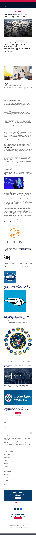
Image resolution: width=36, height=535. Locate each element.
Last (19, 420)
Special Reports (6, 474)
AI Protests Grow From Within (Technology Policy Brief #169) (14, 441)
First (5, 420)
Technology (6, 475)
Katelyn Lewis (13, 38)
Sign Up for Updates (18, 517)
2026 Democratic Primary (8, 448)
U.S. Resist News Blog (7, 478)
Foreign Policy (6, 463)
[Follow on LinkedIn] (18, 509)
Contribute (18, 498)
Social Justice (6, 472)
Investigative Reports (7, 468)
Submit (5, 427)
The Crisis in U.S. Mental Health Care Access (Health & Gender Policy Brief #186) (17, 444)
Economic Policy (6, 452)
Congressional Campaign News (9, 451)
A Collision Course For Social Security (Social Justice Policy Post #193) (15, 442)
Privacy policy (25, 527)
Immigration (6, 466)
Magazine (5, 469)
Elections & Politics (7, 458)
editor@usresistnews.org (18, 527)
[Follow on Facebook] (15, 509)
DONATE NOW (18, 11)
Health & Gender (6, 465)
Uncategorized (6, 480)
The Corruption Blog (7, 477)
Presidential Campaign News (8, 471)
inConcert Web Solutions (27, 530)
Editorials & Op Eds (7, 454)
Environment (6, 38)
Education (5, 455)
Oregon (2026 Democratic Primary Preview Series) (12, 436)
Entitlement (6, 460)
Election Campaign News (8, 457)
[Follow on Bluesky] (21, 509)
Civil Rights (5, 449)
